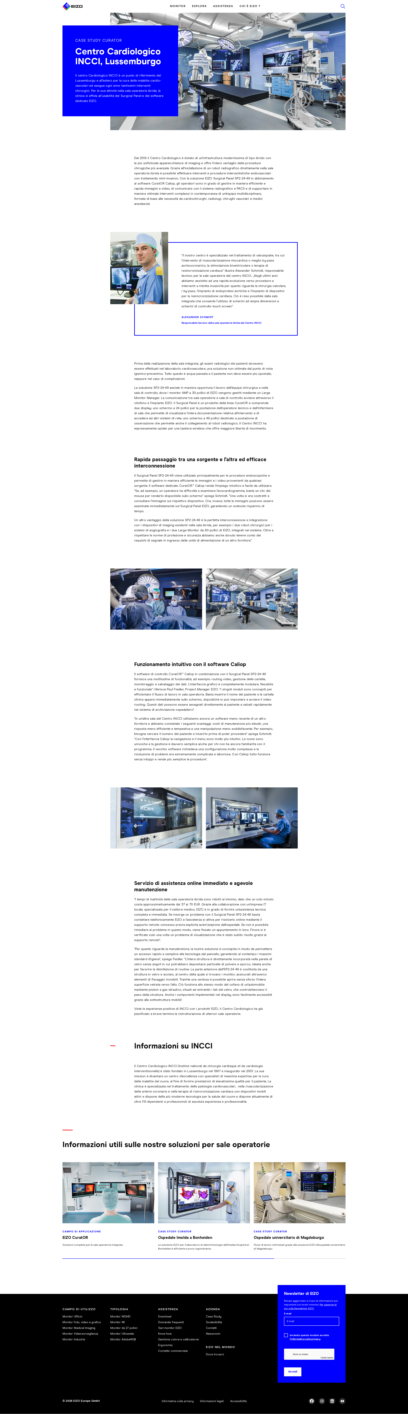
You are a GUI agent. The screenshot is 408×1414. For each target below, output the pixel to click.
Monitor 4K (117, 1322)
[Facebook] (312, 1401)
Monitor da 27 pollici (123, 1328)
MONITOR (178, 6)
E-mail (287, 1313)
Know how (165, 1333)
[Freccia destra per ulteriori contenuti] (344, 1211)
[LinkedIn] (332, 1401)
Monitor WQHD (120, 1316)
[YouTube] (342, 1401)
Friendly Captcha (327, 1357)
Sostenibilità (214, 1322)
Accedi (292, 1371)
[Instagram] (322, 1401)
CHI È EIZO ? (250, 6)
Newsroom (213, 1333)
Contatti (211, 1328)
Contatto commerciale (173, 1351)
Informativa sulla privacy (178, 1401)
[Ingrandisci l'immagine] (156, 599)
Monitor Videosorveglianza (80, 1333)
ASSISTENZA (223, 6)
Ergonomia (165, 1345)
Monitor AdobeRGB (123, 1339)
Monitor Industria (73, 1339)
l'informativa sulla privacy (305, 1339)
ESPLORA (199, 6)
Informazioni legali (212, 1401)
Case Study (213, 1316)
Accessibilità (238, 1401)
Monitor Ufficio (72, 1316)
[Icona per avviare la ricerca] (343, 6)
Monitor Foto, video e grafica (81, 1322)
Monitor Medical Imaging (78, 1328)
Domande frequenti (171, 1322)
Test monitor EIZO (170, 1328)
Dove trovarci (215, 1354)
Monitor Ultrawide (122, 1333)
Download (164, 1316)
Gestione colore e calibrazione (178, 1339)
